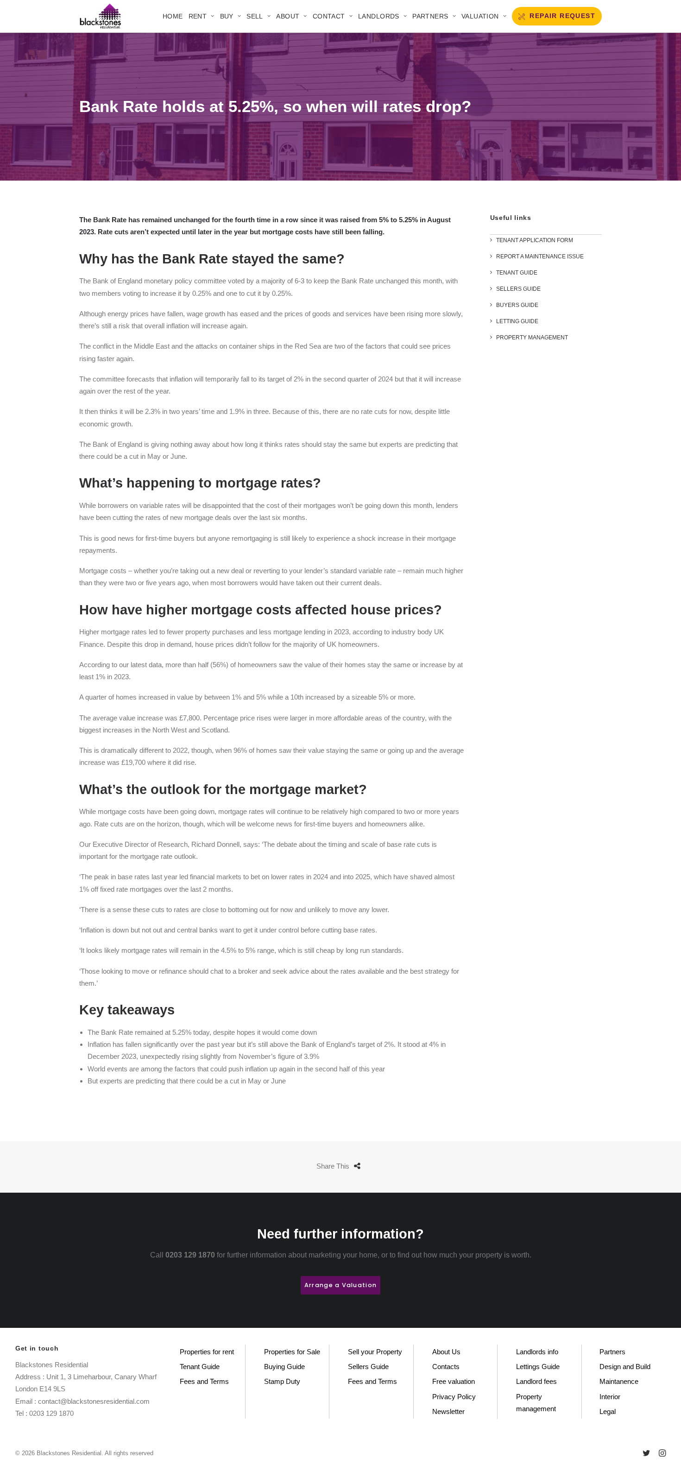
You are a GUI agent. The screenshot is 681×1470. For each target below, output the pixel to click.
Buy (226, 16)
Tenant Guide (200, 1366)
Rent (198, 16)
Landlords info (537, 1352)
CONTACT (329, 16)
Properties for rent (207, 1352)
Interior (609, 1397)
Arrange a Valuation (340, 1285)
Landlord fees (536, 1381)
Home (173, 16)
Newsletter (448, 1411)
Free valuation (453, 1381)
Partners (430, 16)
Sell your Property (375, 1352)
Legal (607, 1411)
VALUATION (480, 16)
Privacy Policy (454, 1397)
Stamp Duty (282, 1381)
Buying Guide (284, 1366)
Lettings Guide (538, 1366)
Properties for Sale (292, 1352)
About (287, 16)
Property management (536, 1403)
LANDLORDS (378, 16)
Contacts (446, 1366)
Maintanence (618, 1381)
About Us (446, 1352)
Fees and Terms (204, 1381)
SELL (254, 16)
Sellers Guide (368, 1366)
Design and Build (624, 1366)
